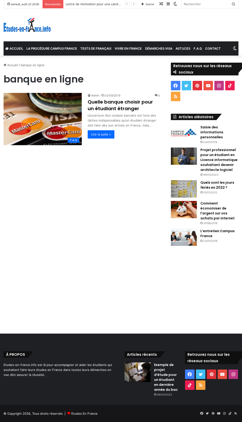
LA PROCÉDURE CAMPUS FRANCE (51, 48)
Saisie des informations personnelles (211, 132)
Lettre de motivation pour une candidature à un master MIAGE (112, 4)
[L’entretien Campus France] (184, 237)
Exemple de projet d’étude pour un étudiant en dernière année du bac (166, 377)
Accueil (12, 65)
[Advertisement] (121, 289)
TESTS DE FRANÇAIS (95, 48)
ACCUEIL (16, 48)
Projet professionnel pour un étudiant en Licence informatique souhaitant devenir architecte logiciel (219, 160)
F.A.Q (198, 48)
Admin (95, 95)
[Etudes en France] (27, 25)
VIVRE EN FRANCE (128, 48)
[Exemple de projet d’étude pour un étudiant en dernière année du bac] (138, 372)
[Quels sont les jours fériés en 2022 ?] (184, 189)
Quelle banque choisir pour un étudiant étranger (120, 105)
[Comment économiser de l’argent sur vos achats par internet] (184, 209)
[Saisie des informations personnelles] (184, 133)
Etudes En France (84, 413)
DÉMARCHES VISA (158, 48)
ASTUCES (183, 48)
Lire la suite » (101, 134)
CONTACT (213, 48)
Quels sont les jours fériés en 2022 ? (217, 185)
